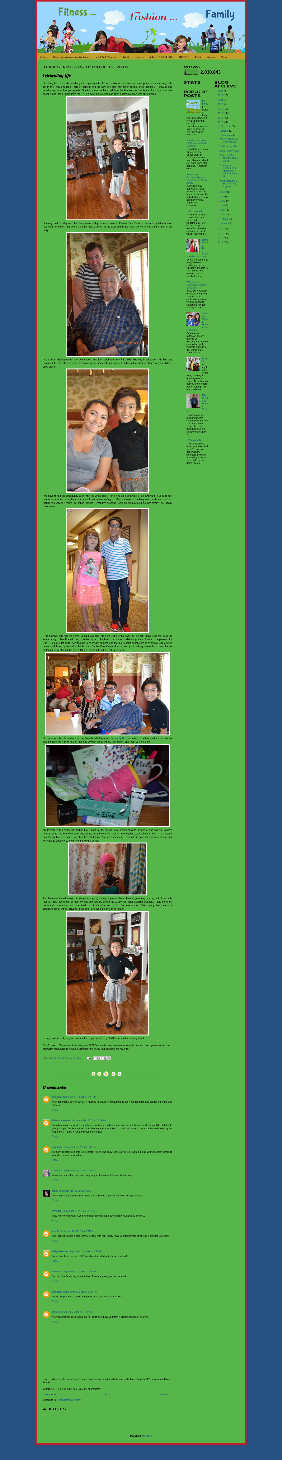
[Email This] (95, 1058)
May (222, 205)
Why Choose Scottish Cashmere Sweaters (196, 285)
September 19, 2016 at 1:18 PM (79, 1271)
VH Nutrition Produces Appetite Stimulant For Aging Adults (196, 178)
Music (224, 57)
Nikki (55, 1191)
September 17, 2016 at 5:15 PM (79, 1147)
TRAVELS (184, 57)
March (224, 214)
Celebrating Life (228, 146)
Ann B (55, 1231)
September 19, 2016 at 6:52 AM (85, 1251)
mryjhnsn (57, 1147)
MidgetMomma (60, 1251)
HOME (43, 57)
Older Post (165, 1394)
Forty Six (204, 360)
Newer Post (50, 1394)
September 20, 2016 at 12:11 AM (80, 1292)
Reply (55, 1109)
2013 (221, 238)
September (226, 135)
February (225, 219)
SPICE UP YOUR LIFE (161, 57)
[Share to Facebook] (106, 1058)
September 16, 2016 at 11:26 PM (89, 1120)
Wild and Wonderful (106, 57)
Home (108, 1394)
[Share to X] (102, 1058)
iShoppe (211, 57)
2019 (221, 109)
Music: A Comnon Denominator (229, 140)
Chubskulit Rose (62, 1058)
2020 (221, 104)
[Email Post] (88, 1058)
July (222, 196)
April (223, 210)
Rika (54, 1312)
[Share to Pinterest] (109, 1058)
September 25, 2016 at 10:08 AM (75, 1312)
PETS (198, 57)
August (224, 192)
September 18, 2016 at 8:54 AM (79, 1211)
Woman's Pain (195, 440)
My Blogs (205, 102)
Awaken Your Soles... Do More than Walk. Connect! (197, 143)
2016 (221, 122)
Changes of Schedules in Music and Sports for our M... (228, 171)
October (224, 130)
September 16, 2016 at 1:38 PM (79, 1097)
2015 (221, 229)
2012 (221, 242)
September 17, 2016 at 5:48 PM (79, 1170)
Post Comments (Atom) (69, 1400)
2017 (221, 117)
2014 (221, 233)
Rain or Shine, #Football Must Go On (229, 158)
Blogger (147, 1435)
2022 (221, 95)
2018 (221, 113)
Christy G (57, 1170)
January (224, 223)
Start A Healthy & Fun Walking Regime (228, 184)
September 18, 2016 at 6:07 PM (76, 1231)
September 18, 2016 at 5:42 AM (75, 1191)
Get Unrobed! (195, 211)
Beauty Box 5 (121, 738)
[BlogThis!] (98, 1058)
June (223, 201)
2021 (221, 100)
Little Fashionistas (229, 150)
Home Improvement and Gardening (71, 57)
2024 (221, 91)
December (226, 126)
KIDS (126, 57)
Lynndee (56, 1211)
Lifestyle (139, 57)
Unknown (57, 1097)
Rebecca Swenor (61, 1120)
